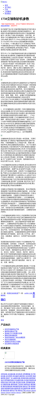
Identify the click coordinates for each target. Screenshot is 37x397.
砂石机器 (19, 374)
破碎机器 (17, 388)
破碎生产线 (13, 390)
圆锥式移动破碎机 (11, 335)
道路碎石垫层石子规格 (13, 341)
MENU (4, 2)
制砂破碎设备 (17, 386)
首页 (6, 5)
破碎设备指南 (7, 386)
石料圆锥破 (26, 374)
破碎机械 (14, 384)
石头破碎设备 (19, 380)
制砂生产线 (26, 386)
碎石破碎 (16, 376)
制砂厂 (8, 378)
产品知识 (20, 384)
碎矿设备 (12, 382)
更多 (2, 320)
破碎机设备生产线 (11, 331)
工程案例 (8, 11)
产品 (6, 9)
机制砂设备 (25, 378)
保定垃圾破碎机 (10, 339)
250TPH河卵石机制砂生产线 (15, 362)
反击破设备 (11, 374)
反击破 (26, 380)
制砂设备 (6, 390)
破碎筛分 (22, 376)
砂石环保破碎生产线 (12, 329)
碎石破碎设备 (25, 388)
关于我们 (8, 7)
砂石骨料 (9, 376)
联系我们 (8, 13)
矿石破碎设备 (5, 384)
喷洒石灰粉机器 (12, 293)
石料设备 (4, 374)
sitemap (28, 390)
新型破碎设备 (9, 380)
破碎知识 (27, 384)
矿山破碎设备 (16, 378)
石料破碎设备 (30, 382)
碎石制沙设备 (20, 382)
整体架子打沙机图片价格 (13, 333)
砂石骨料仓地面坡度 (12, 343)
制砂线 (31, 380)
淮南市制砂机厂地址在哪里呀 (15, 337)
